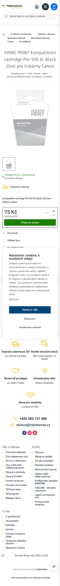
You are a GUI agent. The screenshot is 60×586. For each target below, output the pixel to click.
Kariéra (9, 529)
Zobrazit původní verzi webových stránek (30, 577)
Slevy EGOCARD (14, 476)
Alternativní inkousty (40, 38)
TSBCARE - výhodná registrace (45, 489)
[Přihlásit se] (36, 6)
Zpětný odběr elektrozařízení (43, 475)
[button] (8, 164)
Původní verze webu (16, 485)
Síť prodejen (12, 521)
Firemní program (15, 480)
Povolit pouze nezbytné (29, 327)
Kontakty (10, 525)
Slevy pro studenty (15, 472)
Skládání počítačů (44, 465)
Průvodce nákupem (16, 452)
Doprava (39, 452)
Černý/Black (25, 41)
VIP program (12, 493)
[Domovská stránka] (3, 35)
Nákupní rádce (13, 498)
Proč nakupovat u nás (17, 456)
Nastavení (29, 318)
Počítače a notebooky (21, 34)
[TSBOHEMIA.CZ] (12, 7)
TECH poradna (13, 489)
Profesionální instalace (42, 503)
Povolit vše (29, 310)
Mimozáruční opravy (45, 469)
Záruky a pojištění (44, 460)
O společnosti (13, 516)
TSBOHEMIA (41, 569)
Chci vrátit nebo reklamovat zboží (15, 466)
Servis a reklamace (16, 460)
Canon (10, 41)
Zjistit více (14, 299)
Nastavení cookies (15, 548)
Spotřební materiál (16, 38)
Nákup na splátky (43, 456)
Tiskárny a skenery (46, 34)
